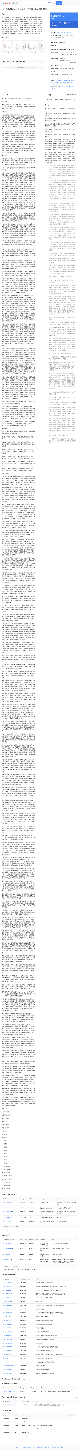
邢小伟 (58, 32)
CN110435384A (7, 1350)
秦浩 (69, 32)
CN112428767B (7, 1309)
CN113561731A (7, 1358)
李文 (62, 32)
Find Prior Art (70, 23)
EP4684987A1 (7, 1259)
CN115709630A (7, 1362)
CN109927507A (7, 1347)
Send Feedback (26, 1447)
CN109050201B (7, 1354)
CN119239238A (7, 1369)
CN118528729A (7, 1248)
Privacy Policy (55, 1447)
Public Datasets (38, 1447)
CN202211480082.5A (9, 1391)
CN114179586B (7, 1331)
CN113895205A (7, 1339)
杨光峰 (66, 32)
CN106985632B (7, 1286)
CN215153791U (7, 1316)
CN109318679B (7, 1313)
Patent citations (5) (59, 80)
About (18, 1447)
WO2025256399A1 (8, 1365)
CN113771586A (7, 1211)
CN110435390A (7, 1305)
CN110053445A (7, 1202)
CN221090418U (7, 1324)
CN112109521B (7, 1282)
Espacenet (62, 86)
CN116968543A (7, 1243)
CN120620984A (7, 1254)
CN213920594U (7, 1208)
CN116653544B (7, 1373)
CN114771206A (7, 1221)
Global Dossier (70, 86)
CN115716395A (7, 1294)
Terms (47, 1447)
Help (62, 1447)
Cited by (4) (68, 80)
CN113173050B (7, 1301)
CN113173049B (7, 1343)
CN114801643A (7, 1320)
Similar (56, 25)
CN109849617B (7, 1297)
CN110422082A (7, 1290)
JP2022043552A (8, 1217)
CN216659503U (7, 1328)
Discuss (53, 88)
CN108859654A (7, 1335)
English (63, 30)
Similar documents (61, 82)
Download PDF (58, 23)
